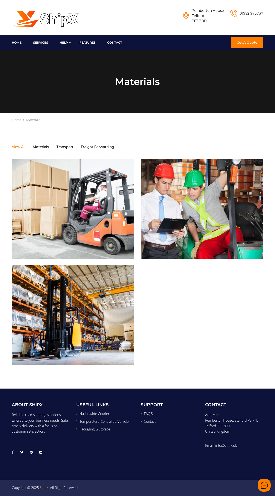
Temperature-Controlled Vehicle (104, 421)
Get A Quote (247, 42)
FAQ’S (148, 413)
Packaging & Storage (94, 429)
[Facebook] (13, 452)
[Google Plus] (31, 452)
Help (64, 42)
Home (16, 42)
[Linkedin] (41, 452)
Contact (114, 42)
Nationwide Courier (94, 413)
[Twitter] (22, 452)
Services (40, 42)
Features (87, 42)
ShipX (44, 487)
